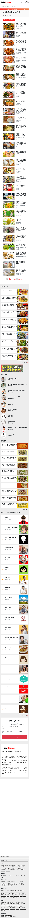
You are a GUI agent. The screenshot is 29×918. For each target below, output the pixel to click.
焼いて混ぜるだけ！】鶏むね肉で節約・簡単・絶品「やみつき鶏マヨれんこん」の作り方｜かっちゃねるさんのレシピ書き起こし (21, 41)
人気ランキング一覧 (23, 715)
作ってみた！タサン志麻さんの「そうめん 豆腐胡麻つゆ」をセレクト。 (9, 471)
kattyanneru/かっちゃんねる (21, 43)
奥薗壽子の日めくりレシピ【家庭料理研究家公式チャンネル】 (18, 427)
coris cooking (18, 120)
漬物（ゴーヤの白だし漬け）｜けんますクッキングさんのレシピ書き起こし (9, 341)
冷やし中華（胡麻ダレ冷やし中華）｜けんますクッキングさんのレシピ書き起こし (21, 84)
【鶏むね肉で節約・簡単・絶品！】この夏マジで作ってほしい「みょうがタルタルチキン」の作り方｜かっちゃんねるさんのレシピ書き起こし (21, 66)
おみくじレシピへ (14, 737)
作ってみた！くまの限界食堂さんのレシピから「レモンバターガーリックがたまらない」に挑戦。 (9, 504)
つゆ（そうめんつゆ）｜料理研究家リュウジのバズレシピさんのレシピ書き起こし (21, 177)
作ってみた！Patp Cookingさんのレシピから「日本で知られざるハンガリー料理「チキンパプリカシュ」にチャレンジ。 (9, 445)
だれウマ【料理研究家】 (13, 409)
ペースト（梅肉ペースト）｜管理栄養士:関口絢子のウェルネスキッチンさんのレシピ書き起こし (21, 245)
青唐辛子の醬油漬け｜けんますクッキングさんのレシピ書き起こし (9, 334)
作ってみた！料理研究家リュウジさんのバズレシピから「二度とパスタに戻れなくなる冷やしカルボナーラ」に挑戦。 (9, 491)
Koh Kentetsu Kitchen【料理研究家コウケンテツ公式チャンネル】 (21, 78)
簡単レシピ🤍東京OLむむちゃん (21, 27)
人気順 (10, 15)
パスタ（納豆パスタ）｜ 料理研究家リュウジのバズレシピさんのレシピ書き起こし (9, 298)
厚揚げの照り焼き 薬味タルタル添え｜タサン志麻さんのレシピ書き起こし (21, 33)
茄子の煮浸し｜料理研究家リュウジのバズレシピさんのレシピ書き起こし (9, 349)
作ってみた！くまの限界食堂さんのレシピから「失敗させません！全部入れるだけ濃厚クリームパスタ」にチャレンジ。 (9, 451)
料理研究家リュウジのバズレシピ (21, 137)
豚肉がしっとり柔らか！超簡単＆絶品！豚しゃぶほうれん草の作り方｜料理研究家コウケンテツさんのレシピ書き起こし (21, 74)
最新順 (6, 15)
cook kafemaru (11, 421)
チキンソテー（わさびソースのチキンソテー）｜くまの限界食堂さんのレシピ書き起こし (21, 101)
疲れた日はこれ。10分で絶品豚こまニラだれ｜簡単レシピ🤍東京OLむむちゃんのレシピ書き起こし (21, 24)
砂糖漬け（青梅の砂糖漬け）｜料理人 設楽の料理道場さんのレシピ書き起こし (21, 194)
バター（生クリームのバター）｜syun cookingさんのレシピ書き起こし (21, 160)
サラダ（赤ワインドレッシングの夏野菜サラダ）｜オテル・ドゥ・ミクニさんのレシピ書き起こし (21, 169)
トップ (2, 856)
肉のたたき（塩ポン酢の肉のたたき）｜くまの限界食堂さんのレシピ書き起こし (21, 228)
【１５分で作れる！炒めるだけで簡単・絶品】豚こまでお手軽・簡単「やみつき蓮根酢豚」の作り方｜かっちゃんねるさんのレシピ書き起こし (21, 49)
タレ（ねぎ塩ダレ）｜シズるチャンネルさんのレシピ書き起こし (21, 126)
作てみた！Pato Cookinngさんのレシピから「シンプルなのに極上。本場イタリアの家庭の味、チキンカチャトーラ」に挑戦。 (9, 465)
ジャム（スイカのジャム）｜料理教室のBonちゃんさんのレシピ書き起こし (21, 92)
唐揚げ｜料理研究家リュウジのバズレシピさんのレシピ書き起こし (9, 290)
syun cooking (18, 163)
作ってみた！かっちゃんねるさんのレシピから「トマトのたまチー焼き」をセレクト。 (9, 484)
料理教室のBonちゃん (19, 273)
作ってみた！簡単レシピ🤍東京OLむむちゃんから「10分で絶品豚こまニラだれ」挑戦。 (9, 478)
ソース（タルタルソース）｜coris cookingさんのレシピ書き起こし (21, 118)
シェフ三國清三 (18, 171)
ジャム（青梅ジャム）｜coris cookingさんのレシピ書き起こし (21, 220)
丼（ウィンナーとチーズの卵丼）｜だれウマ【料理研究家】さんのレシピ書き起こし (9, 312)
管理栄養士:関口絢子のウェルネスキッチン (21, 112)
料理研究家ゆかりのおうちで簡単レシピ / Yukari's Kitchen (21, 146)
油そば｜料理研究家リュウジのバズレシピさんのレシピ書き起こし (9, 327)
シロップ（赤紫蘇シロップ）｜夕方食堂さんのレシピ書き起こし (21, 186)
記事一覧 (25, 509)
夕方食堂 (17, 188)
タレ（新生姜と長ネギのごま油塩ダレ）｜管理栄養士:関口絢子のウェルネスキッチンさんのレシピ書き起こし (21, 253)
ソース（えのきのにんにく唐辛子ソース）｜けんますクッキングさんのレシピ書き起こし (21, 236)
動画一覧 (7, 856)
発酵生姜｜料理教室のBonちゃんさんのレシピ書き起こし (21, 262)
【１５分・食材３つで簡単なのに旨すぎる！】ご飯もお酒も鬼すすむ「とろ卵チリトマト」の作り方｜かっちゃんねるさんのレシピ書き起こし (21, 58)
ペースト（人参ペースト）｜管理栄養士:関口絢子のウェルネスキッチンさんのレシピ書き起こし (21, 109)
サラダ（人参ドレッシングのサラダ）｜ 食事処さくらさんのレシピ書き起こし (21, 202)
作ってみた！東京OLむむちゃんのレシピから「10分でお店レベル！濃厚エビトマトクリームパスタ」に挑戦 (9, 498)
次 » (22, 279)
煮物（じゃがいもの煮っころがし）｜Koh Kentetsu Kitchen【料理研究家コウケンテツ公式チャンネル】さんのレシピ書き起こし (9, 319)
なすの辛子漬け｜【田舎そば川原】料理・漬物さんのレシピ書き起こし (9, 305)
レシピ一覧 (25, 362)
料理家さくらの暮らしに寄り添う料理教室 (21, 205)
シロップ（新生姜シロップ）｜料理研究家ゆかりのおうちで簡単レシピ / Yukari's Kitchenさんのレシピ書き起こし (21, 143)
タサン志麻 (18, 35)
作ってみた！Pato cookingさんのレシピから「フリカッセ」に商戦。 (9, 458)
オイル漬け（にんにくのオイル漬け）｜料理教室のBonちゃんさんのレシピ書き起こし (21, 270)
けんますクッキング (19, 86)
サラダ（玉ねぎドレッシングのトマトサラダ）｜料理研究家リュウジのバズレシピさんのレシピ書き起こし (21, 134)
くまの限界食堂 (18, 103)
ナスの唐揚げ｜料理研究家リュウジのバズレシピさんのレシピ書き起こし (9, 356)
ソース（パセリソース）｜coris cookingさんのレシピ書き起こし (21, 211)
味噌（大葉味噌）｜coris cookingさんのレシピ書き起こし (21, 152)
